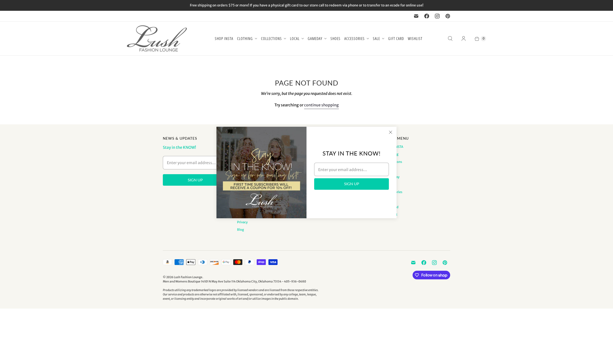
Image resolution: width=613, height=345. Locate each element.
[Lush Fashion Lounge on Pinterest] (448, 16)
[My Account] (463, 38)
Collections (271, 38)
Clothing (245, 38)
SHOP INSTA (224, 38)
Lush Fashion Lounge (188, 277)
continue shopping (321, 105)
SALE (376, 38)
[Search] (450, 38)
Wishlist (415, 38)
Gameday (315, 38)
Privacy (242, 222)
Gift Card (396, 38)
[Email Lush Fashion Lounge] (416, 16)
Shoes (335, 38)
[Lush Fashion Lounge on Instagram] (437, 16)
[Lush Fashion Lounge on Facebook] (426, 16)
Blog (240, 230)
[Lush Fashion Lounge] (157, 38)
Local (295, 38)
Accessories (354, 38)
